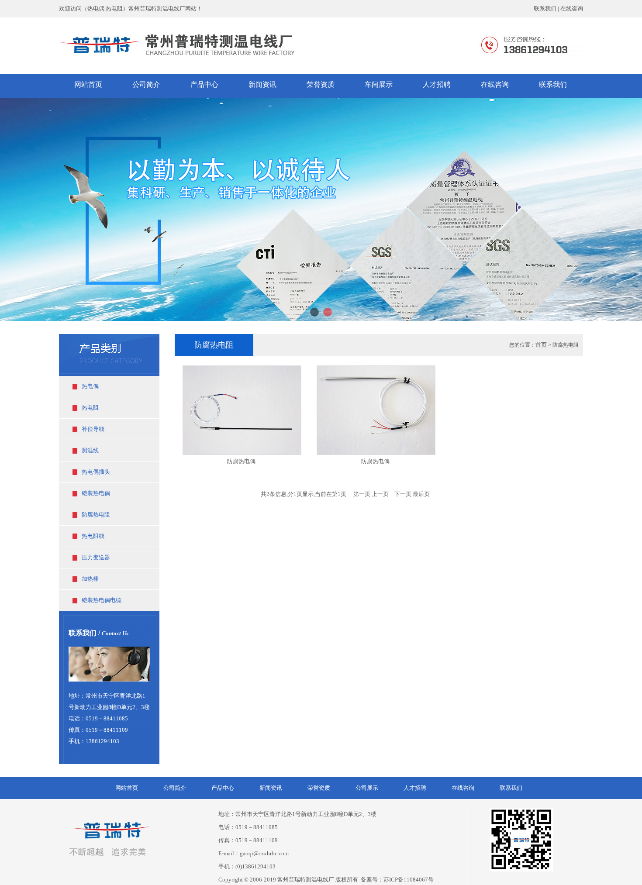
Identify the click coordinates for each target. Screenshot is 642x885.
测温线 (90, 450)
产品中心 (222, 788)
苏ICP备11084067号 (408, 879)
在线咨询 (571, 8)
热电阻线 (93, 536)
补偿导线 (93, 429)
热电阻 (90, 407)
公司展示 (367, 788)
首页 (541, 344)
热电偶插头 (96, 471)
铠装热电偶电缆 (101, 600)
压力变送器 (96, 557)
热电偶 (90, 386)
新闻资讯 (270, 788)
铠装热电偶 (96, 493)
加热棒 (90, 578)
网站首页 (126, 788)
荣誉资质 (318, 788)
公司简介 (174, 788)
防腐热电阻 (96, 514)
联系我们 (545, 8)
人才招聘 (415, 788)
